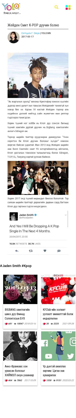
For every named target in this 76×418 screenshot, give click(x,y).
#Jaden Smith (11, 266)
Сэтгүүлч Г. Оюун (30, 33)
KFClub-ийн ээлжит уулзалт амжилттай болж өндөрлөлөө (58, 314)
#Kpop (27, 266)
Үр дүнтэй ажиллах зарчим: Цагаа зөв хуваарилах (54, 371)
